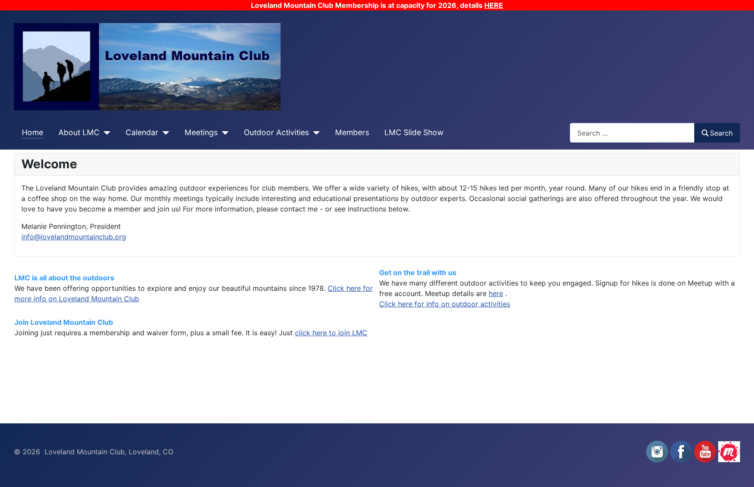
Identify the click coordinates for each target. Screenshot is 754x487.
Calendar (142, 132)
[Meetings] (223, 132)
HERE (493, 5)
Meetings (201, 132)
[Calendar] (163, 132)
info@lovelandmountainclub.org (73, 236)
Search (721, 133)
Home (32, 132)
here (496, 293)
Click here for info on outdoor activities (444, 304)
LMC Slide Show (413, 132)
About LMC (78, 132)
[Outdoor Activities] (314, 132)
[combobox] (632, 133)
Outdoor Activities (276, 132)
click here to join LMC (331, 332)
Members (352, 132)
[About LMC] (104, 132)
